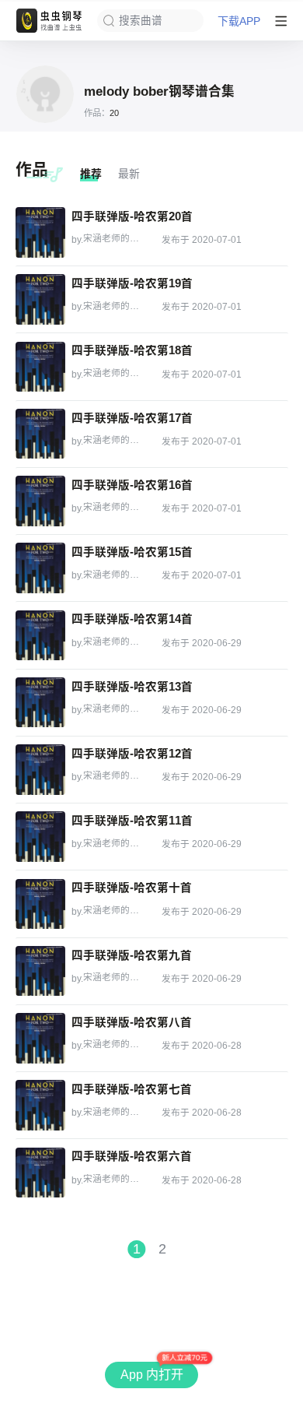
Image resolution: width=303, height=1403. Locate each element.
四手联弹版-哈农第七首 (131, 1089)
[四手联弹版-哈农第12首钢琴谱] (40, 769)
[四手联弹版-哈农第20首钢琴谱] (40, 232)
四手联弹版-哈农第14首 (132, 619)
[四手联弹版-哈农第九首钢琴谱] (40, 971)
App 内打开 (151, 1374)
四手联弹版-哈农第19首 (132, 284)
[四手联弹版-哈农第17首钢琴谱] (40, 434)
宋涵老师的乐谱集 (113, 238)
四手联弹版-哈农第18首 (132, 351)
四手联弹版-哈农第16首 (132, 485)
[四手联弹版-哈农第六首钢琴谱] (40, 1172)
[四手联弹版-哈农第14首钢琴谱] (40, 635)
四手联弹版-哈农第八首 (131, 1023)
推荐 (91, 173)
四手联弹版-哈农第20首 (132, 217)
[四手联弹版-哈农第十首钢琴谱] (40, 904)
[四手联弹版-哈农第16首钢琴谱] (40, 501)
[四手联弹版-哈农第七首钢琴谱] (40, 1105)
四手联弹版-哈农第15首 (132, 552)
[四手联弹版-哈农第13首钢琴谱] (40, 702)
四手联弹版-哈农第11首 (132, 821)
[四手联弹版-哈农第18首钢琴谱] (40, 367)
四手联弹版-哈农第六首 (131, 1156)
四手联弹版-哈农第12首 (132, 754)
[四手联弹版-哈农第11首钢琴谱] (40, 836)
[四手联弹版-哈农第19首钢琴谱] (40, 299)
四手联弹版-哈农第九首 (131, 956)
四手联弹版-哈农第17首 (132, 418)
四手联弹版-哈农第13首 (132, 687)
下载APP (239, 21)
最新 (129, 173)
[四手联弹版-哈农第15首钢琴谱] (40, 567)
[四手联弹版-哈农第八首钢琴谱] (40, 1038)
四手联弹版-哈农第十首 (131, 888)
